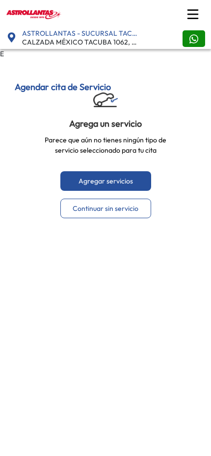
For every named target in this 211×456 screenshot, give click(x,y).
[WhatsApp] (194, 38)
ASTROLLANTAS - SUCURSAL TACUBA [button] (81, 33)
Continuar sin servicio (105, 208)
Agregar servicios (106, 181)
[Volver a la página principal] (34, 13)
